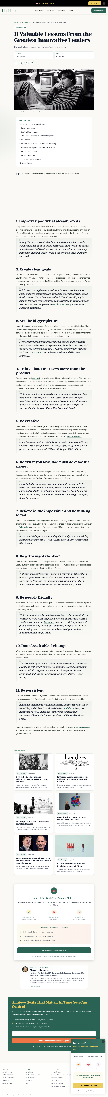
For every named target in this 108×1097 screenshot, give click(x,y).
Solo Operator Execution (58, 1086)
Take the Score (98, 10)
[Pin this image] (77, 177)
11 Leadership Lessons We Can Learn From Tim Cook (71, 818)
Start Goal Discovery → (88, 1085)
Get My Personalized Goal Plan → (54, 950)
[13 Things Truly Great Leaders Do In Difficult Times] (33, 803)
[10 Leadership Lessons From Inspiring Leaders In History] (74, 846)
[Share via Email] (32, 63)
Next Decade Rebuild (57, 1083)
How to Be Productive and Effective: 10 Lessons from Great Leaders (32, 779)
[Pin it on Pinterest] (21, 63)
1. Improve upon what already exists (33, 124)
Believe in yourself (83, 727)
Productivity (24, 22)
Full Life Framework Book (32, 1075)
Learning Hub (29, 1080)
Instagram (13, 1095)
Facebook (5, 1095)
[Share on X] (26, 63)
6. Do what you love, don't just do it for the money (38, 143)
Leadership (62, 860)
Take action (24, 527)
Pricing (71, 10)
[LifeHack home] (9, 10)
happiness (49, 622)
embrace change (74, 436)
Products (50, 10)
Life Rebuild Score (7, 1075)
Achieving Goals (7, 1083)
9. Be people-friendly (28, 155)
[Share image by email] (88, 177)
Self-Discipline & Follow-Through (61, 1075)
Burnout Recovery (56, 1072)
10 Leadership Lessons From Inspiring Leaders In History (71, 864)
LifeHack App (29, 1072)
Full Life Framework (8, 1077)
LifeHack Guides (7, 1072)
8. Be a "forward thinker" (29, 151)
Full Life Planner (30, 1077)
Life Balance (5, 1080)
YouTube (30, 1095)
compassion (34, 352)
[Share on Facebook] (16, 63)
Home (16, 22)
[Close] (104, 3)
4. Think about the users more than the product (37, 136)
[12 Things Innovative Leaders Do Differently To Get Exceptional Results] (74, 762)
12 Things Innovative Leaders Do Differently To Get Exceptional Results (72, 779)
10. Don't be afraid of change (30, 159)
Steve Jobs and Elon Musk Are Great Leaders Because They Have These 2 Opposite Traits (33, 860)
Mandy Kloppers (21, 56)
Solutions (61, 10)
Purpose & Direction (57, 1077)
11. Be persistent (26, 163)
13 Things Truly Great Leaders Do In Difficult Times (32, 822)
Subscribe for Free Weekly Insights (54, 1040)
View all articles (35, 986)
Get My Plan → (95, 3)
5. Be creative (25, 140)
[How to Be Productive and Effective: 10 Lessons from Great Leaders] (33, 762)
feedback (36, 378)
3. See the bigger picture (29, 132)
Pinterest (21, 1095)
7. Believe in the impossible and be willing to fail (37, 147)
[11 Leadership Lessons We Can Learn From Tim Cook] (74, 801)
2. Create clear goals (27, 128)
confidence (68, 708)
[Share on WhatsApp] (85, 177)
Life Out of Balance (56, 1080)
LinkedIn (37, 1095)
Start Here (38, 10)
